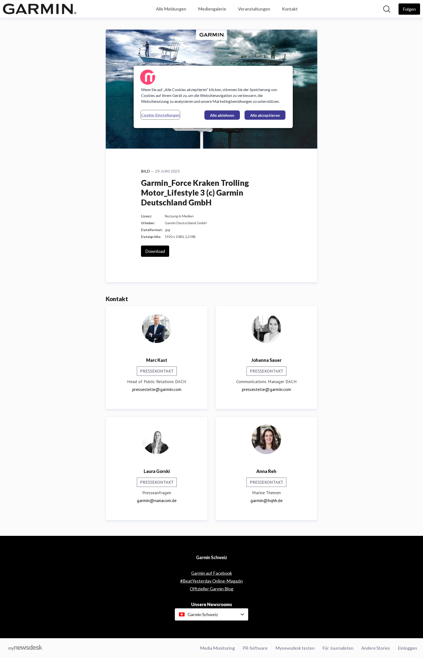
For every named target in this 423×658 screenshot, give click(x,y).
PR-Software (255, 648)
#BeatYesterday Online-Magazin (211, 581)
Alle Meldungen (171, 9)
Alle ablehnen (222, 115)
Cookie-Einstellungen (160, 115)
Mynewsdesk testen (295, 648)
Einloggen (407, 648)
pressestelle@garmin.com (156, 389)
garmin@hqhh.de (266, 500)
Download (155, 251)
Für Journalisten (337, 648)
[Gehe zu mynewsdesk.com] (25, 648)
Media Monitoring (217, 648)
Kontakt (290, 9)
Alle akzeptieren (265, 115)
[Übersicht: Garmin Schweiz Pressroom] (39, 9)
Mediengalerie (212, 9)
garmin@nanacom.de (156, 500)
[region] (213, 97)
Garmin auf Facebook (211, 573)
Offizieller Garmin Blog (211, 588)
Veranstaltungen (254, 9)
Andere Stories (375, 648)
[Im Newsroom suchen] (387, 9)
